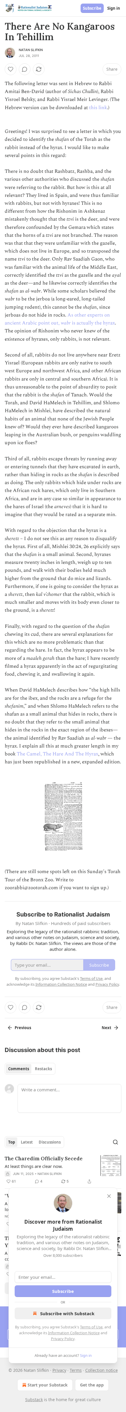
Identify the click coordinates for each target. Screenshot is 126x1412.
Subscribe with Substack (67, 1313)
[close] (109, 1196)
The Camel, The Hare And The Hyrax (57, 754)
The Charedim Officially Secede (44, 1158)
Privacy (59, 1370)
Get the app (92, 1385)
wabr (66, 323)
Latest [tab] (27, 1142)
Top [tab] (11, 1142)
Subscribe (92, 8)
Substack (34, 1399)
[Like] (10, 69)
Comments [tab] (18, 1068)
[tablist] (30, 1069)
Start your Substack (48, 1385)
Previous (23, 1027)
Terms (76, 1370)
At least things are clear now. (34, 1166)
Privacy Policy (62, 1338)
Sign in (113, 8)
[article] (63, 1170)
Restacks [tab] (43, 1068)
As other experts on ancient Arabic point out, (57, 319)
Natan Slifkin (31, 50)
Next (106, 1027)
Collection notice (101, 1370)
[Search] (115, 1142)
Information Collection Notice (74, 1332)
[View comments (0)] (24, 69)
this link (98, 107)
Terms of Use (91, 1327)
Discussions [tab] (50, 1142)
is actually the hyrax (93, 323)
